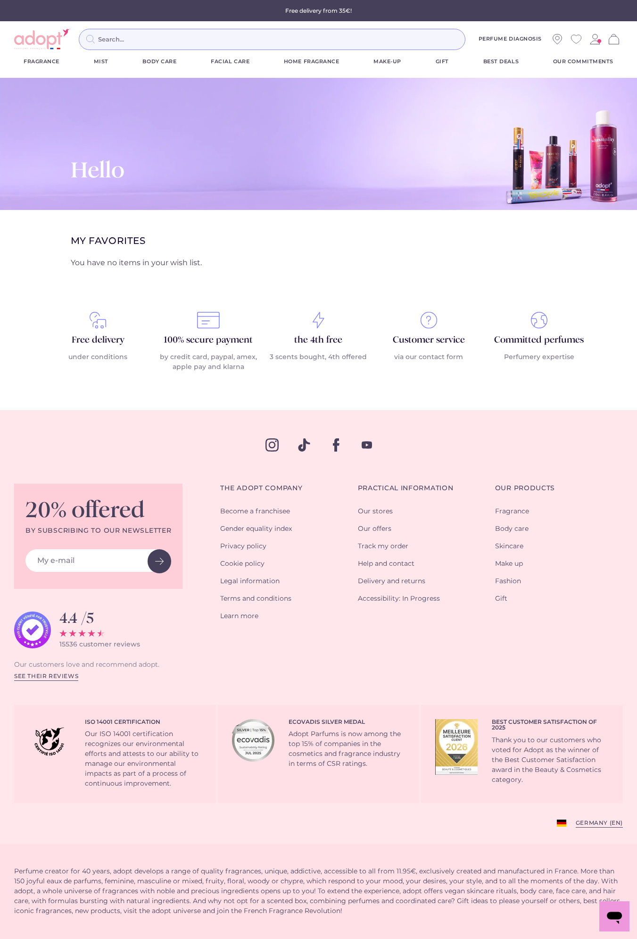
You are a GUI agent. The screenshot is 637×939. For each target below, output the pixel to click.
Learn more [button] (239, 616)
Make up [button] (509, 564)
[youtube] (366, 445)
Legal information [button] (250, 581)
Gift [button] (501, 598)
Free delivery (98, 340)
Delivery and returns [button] (391, 581)
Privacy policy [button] (243, 546)
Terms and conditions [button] (255, 598)
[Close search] (476, 39)
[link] (595, 39)
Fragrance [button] (512, 511)
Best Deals (501, 61)
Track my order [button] (383, 546)
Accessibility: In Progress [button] (399, 598)
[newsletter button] (159, 561)
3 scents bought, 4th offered (318, 357)
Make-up (387, 61)
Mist (101, 61)
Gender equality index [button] (256, 529)
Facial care (230, 61)
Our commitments (583, 61)
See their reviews (46, 676)
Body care (159, 61)
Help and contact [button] (386, 564)
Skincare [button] (509, 546)
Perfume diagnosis (510, 39)
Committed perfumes (539, 340)
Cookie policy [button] (242, 564)
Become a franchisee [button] (255, 511)
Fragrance (41, 61)
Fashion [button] (508, 581)
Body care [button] (512, 529)
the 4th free (318, 340)
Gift (442, 61)
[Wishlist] (576, 39)
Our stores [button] (375, 511)
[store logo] (42, 39)
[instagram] (272, 445)
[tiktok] (304, 445)
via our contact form (428, 357)
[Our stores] (557, 39)
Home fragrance (311, 61)
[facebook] (336, 445)
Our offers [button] (374, 529)
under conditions (97, 357)
